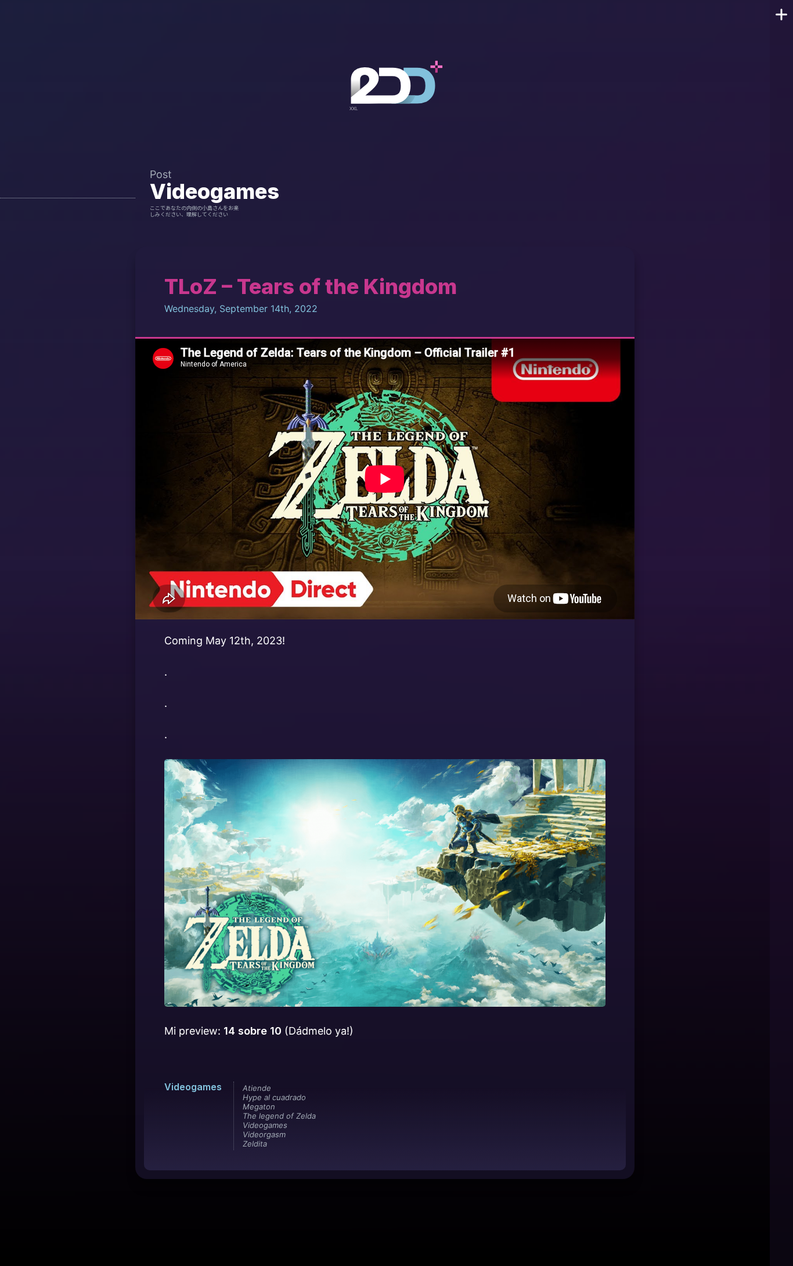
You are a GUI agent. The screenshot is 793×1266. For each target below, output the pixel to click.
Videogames (214, 191)
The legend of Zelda (279, 1115)
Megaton (259, 1106)
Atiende (257, 1088)
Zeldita (255, 1143)
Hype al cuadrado (274, 1097)
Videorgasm (264, 1134)
